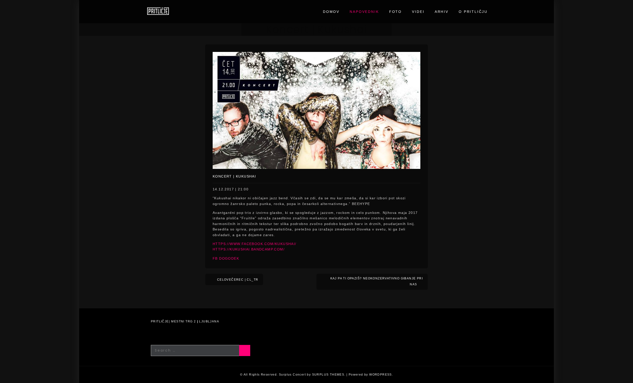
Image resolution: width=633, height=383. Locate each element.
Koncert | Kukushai (234, 176)
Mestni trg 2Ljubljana (195, 321)
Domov (331, 12)
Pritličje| (160, 321)
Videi (418, 12)
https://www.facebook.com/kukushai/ (254, 244)
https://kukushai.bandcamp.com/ (249, 249)
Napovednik (364, 12)
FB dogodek (226, 258)
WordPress (380, 374)
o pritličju (473, 12)
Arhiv (442, 12)
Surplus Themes (328, 374)
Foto (395, 12)
